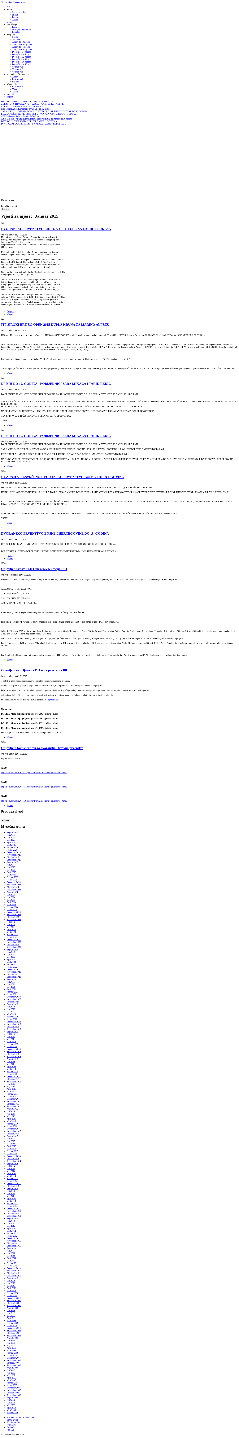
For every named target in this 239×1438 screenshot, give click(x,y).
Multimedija (12, 84)
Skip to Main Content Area (13, 2)
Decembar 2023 (14, 912)
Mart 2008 (11, 1350)
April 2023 (11, 929)
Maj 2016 (11, 1116)
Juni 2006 (11, 1402)
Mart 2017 (11, 1091)
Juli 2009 (11, 1310)
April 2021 (11, 989)
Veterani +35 (17, 67)
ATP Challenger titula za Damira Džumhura (20, 116)
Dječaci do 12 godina (21, 57)
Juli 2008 (11, 1340)
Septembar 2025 (14, 860)
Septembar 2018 (14, 1056)
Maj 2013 (11, 1196)
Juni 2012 (11, 1223)
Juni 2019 (11, 1036)
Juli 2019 (11, 1034)
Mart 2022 (11, 962)
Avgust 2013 (12, 1188)
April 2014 (11, 1173)
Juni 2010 (11, 1283)
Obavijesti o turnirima (21, 29)
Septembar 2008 (14, 1335)
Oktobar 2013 (13, 1186)
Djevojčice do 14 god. (22, 54)
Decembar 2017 (14, 1076)
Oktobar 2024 (13, 887)
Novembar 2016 (14, 1101)
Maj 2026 (11, 840)
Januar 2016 (12, 1126)
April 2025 (11, 872)
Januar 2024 (12, 909)
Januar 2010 (12, 1295)
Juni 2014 (11, 1168)
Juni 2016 (11, 1114)
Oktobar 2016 (13, 1104)
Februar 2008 (12, 1353)
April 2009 (11, 1318)
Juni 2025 (11, 867)
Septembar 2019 (14, 1029)
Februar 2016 (12, 1124)
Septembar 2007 (14, 1365)
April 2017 (11, 1089)
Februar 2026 (12, 847)
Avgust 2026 (12, 832)
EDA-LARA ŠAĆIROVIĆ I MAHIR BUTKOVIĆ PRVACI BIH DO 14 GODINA (38, 114)
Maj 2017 (11, 1086)
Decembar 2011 (13, 1238)
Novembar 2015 (14, 1131)
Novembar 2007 (14, 1360)
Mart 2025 (11, 875)
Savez (9, 9)
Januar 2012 (12, 1236)
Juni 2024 (11, 897)
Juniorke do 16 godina (22, 49)
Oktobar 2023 (13, 917)
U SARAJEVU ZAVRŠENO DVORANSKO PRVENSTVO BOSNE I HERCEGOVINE (62, 477)
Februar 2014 (12, 1178)
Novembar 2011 (14, 1241)
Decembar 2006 (14, 1388)
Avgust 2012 (12, 1218)
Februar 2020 (12, 1016)
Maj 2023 (11, 927)
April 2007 (11, 1378)
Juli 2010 (11, 1280)
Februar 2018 (12, 1071)
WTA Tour (11, 1425)
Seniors (15, 82)
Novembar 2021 (14, 972)
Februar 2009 (12, 1323)
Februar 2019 (12, 1044)
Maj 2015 (11, 1143)
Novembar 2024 (14, 884)
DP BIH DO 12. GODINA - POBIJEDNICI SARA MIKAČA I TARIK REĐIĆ (56, 383)
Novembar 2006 (14, 1390)
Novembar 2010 (14, 1270)
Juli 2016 (11, 1111)
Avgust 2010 (12, 1278)
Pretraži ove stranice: (10, 206)
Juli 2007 (11, 1370)
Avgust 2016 (12, 1109)
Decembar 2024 (14, 882)
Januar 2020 (12, 1019)
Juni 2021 (11, 984)
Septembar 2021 (14, 977)
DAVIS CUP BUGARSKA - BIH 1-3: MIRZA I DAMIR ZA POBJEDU (33, 124)
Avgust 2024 (12, 892)
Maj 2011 (11, 1256)
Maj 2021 (11, 987)
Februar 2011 (12, 1263)
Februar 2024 (12, 907)
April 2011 (11, 1258)
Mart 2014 (11, 1176)
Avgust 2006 (12, 1397)
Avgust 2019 (12, 1031)
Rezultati (16, 32)
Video (14, 89)
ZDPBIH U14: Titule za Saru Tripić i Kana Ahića (23, 106)
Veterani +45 (17, 69)
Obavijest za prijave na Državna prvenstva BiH (35, 670)
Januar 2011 (12, 1266)
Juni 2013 (11, 1193)
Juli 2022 (11, 952)
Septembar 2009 (14, 1305)
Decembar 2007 (14, 1358)
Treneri (15, 19)
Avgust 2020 (12, 1004)
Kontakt (10, 94)
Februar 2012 (12, 1233)
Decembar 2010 (14, 1268)
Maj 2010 (11, 1285)
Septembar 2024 (14, 889)
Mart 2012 (11, 1231)
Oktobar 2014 (13, 1158)
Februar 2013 (12, 1203)
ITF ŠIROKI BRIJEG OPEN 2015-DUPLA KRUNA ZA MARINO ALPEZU (55, 324)
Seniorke (16, 39)
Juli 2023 (11, 922)
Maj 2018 (11, 1064)
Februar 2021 (12, 992)
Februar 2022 (12, 964)
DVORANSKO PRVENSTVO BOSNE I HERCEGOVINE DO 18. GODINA (55, 533)
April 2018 (11, 1066)
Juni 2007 (11, 1373)
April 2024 (11, 902)
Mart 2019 (11, 1041)
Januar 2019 (12, 1046)
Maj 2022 (11, 957)
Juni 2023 (11, 924)
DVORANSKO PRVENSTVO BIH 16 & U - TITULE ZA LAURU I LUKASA (56, 229)
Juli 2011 (11, 1251)
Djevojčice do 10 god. (22, 64)
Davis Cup (11, 1427)
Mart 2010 (11, 1290)
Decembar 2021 (14, 969)
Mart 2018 (11, 1069)
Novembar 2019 (14, 1024)
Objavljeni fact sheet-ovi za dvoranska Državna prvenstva (42, 748)
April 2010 (11, 1288)
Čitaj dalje (11, 311)
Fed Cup (10, 1430)
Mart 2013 (11, 1201)
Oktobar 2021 (13, 974)
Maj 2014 (11, 1171)
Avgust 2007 (12, 1368)
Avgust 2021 (12, 979)
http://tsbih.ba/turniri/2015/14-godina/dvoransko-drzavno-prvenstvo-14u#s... (34, 787)
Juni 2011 (11, 1253)
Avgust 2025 (12, 862)
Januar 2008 (12, 1355)
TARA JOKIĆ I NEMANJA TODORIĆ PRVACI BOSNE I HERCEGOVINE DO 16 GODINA (44, 111)
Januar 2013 (12, 1206)
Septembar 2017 (14, 1081)
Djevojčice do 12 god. (22, 59)
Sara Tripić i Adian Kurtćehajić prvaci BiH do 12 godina (25, 109)
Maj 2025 (11, 870)
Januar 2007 (12, 1385)
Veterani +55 (17, 72)
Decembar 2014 (14, 1156)
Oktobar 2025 (13, 857)
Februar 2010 (12, 1293)
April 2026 (11, 842)
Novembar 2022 (14, 942)
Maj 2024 (11, 899)
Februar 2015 (12, 1151)
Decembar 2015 (14, 1129)
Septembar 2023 (14, 919)
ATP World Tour (14, 1422)
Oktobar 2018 (13, 1054)
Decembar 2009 (14, 1298)
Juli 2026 (11, 835)
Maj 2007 (11, 1375)
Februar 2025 (12, 877)
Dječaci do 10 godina (21, 62)
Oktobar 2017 (13, 1079)
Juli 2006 (11, 1400)
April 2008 (11, 1348)
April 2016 (11, 1119)
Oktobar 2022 (13, 944)
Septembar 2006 (14, 1395)
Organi (15, 14)
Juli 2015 (11, 1139)
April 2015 (11, 1146)
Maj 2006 (11, 1405)
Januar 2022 (12, 967)
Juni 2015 (11, 1141)
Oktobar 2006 (13, 1393)
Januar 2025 (12, 880)
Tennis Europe (13, 1420)
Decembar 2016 (14, 1099)
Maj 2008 (11, 1345)
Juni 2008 (11, 1343)
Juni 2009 (11, 1313)
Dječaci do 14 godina (21, 52)
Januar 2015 (12, 1153)
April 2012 (11, 1228)
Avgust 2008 (12, 1338)
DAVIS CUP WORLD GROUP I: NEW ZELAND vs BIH (27, 101)
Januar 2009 (12, 1325)
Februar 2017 (12, 1094)
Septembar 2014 (14, 1161)
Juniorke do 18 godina (22, 44)
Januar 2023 (12, 937)
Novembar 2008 (14, 1330)
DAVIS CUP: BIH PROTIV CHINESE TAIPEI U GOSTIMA (29, 121)
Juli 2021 (11, 982)
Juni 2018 (11, 1061)
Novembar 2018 (14, 1051)
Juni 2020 (11, 1009)
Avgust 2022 (12, 949)
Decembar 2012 (14, 1208)
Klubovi (15, 17)
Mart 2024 (11, 904)
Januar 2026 (12, 850)
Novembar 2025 (14, 855)
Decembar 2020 (14, 997)
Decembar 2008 (14, 1328)
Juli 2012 (11, 1221)
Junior (15, 77)
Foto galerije (17, 86)
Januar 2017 (12, 1096)
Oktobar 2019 (13, 1026)
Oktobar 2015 (13, 1134)
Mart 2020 (11, 1014)
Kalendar (16, 27)
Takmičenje (12, 24)
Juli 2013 (11, 1191)
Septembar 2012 (14, 1216)
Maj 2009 (11, 1315)
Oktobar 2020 (13, 1002)
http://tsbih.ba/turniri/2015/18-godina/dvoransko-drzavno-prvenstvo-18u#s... (34, 801)
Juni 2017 (11, 1084)
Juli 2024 (11, 894)
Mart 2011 (11, 1261)
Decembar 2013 (14, 1183)
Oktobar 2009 (13, 1303)
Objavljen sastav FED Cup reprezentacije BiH (34, 569)
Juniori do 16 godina (21, 47)
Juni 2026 (11, 837)
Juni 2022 (11, 954)
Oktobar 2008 (13, 1333)
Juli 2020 (11, 1007)
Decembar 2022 (14, 939)
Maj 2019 (11, 1039)
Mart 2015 (11, 1148)
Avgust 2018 (12, 1059)
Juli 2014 (11, 1166)
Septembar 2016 (14, 1106)
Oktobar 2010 (13, 1273)
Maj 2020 (11, 1012)
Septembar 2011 (14, 1246)
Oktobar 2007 (13, 1363)
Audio (15, 91)
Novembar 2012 (14, 1211)
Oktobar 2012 (13, 1213)
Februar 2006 (12, 1412)
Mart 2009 (11, 1320)
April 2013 (11, 1198)
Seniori (15, 37)
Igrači (9, 22)
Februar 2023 (12, 934)
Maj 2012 (11, 1226)
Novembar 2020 (14, 999)
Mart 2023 (11, 932)
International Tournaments (18, 74)
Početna (10, 7)
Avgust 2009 (12, 1308)
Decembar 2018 (14, 1049)
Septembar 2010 (14, 1275)
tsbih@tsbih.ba (51, 700)
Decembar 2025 (14, 852)
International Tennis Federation (20, 1417)
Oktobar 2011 (13, 1243)
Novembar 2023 (14, 914)
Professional (17, 79)
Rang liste (11, 34)
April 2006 (11, 1407)
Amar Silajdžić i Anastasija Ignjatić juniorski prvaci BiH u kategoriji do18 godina (36, 119)
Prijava (10, 96)
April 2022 (11, 959)
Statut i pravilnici (19, 12)
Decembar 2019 (14, 1021)
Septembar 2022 (14, 947)
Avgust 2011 (12, 1248)
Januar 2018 (12, 1074)
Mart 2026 (11, 845)
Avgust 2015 (12, 1136)
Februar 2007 (12, 1383)
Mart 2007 (11, 1380)
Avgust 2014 (12, 1163)
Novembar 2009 (14, 1300)
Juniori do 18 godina (21, 42)
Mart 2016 (11, 1121)
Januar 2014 (12, 1181)
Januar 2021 (12, 994)
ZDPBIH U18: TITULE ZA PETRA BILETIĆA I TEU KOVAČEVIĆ (32, 104)
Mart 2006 (11, 1410)
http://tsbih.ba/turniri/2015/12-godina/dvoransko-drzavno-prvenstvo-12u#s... (34, 772)
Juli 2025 (11, 865)
